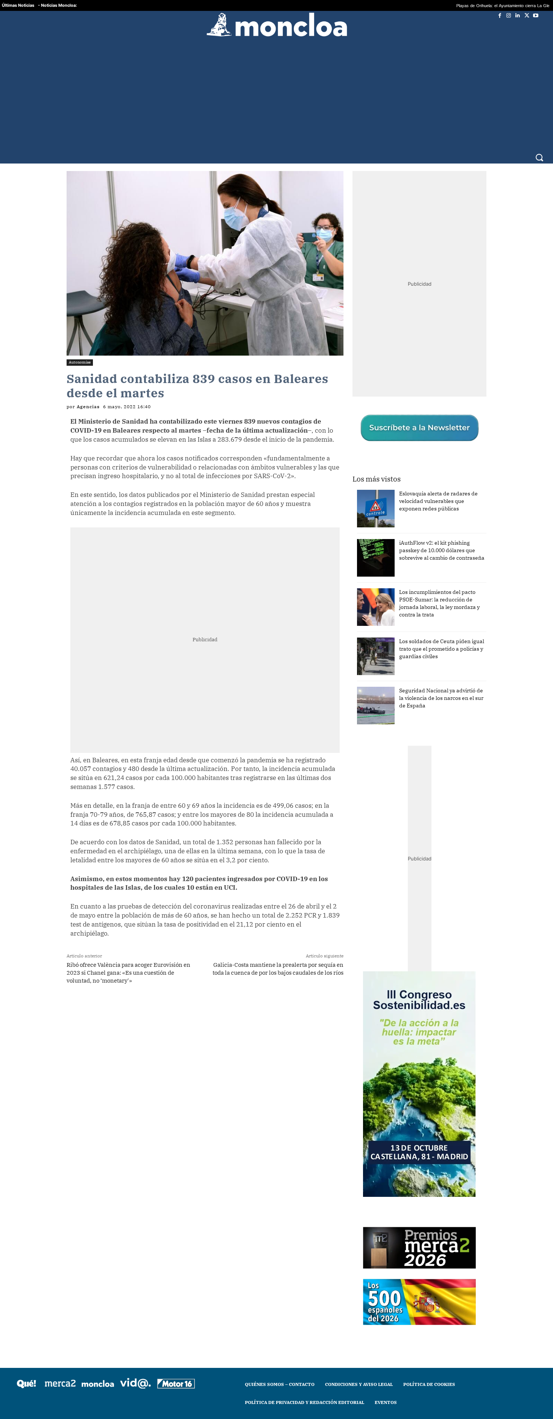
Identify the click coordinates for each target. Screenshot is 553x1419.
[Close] (407, 589)
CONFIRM (225, 818)
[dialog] (276, 709)
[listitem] (276, 691)
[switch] (370, 708)
